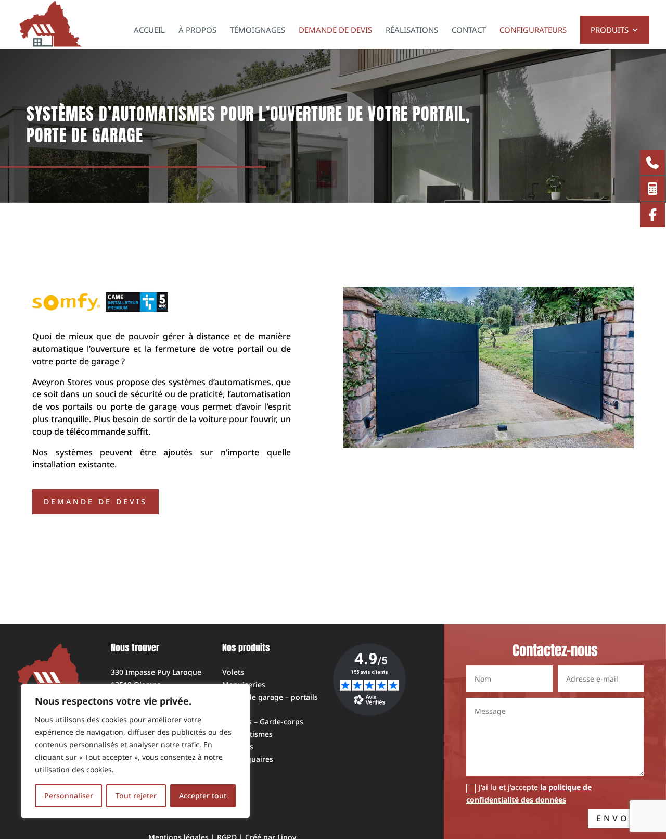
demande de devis (95, 502)
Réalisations (412, 30)
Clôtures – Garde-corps (262, 721)
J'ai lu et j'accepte (529, 793)
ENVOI (615, 818)
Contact (469, 30)
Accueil (149, 30)
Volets (233, 672)
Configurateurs (533, 30)
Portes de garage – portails (270, 697)
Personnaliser (68, 795)
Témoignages (257, 30)
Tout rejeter (136, 795)
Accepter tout (202, 795)
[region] (135, 751)
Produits (610, 30)
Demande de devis (335, 30)
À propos (197, 30)
